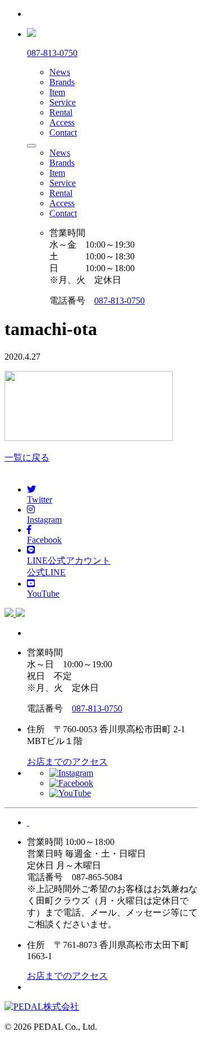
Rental (60, 112)
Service (62, 102)
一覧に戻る (26, 457)
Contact (63, 132)
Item (57, 92)
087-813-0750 (119, 300)
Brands (62, 82)
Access (62, 122)
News (59, 72)
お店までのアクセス (67, 761)
